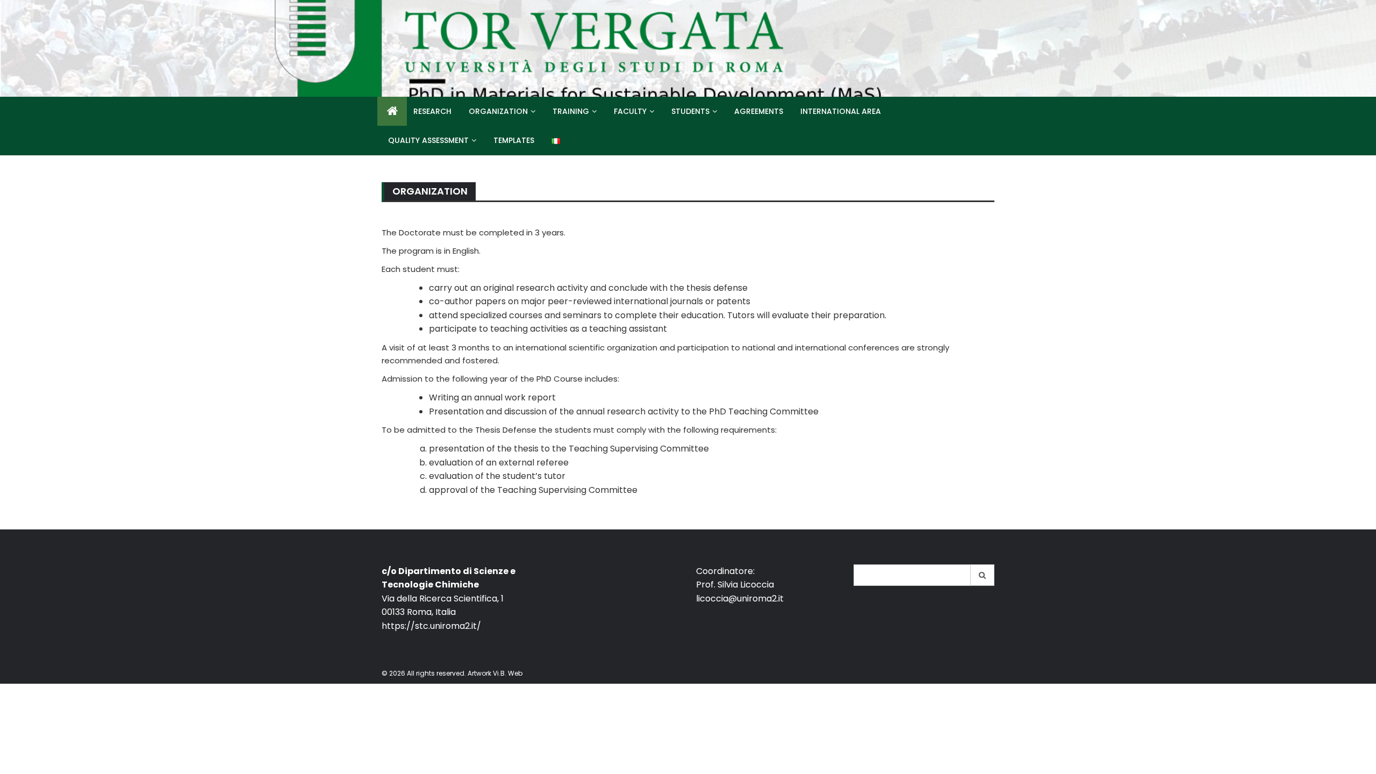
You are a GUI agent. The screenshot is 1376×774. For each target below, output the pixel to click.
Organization (498, 111)
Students (690, 111)
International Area (840, 111)
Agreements (758, 111)
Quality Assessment (428, 140)
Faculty (630, 111)
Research (432, 111)
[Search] (982, 575)
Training (571, 111)
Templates (513, 140)
